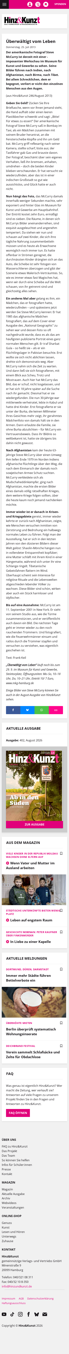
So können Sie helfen (16, 1160)
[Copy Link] (56, 710)
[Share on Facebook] (13, 710)
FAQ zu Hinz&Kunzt (15, 1146)
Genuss (7, 1223)
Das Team (8, 1156)
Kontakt (7, 1174)
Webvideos (9, 1203)
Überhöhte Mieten (19, 1023)
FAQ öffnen (18, 1113)
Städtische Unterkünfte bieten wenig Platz (33, 912)
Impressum (8, 1298)
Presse (6, 1169)
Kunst (6, 1227)
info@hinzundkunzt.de (17, 1286)
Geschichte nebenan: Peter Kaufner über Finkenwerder (31, 933)
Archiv (6, 1198)
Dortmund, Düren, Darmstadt (27, 969)
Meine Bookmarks (46, 4)
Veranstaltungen (13, 1207)
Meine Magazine (38, 4)
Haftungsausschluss (14, 1303)
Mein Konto (30, 4)
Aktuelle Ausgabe (13, 1194)
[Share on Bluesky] (27, 710)
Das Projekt (9, 1151)
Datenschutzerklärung (40, 1298)
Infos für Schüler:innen (17, 1165)
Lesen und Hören (13, 1232)
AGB (21, 1298)
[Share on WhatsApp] (41, 710)
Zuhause (7, 1241)
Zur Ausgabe (34, 824)
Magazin (7, 1189)
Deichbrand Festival (20, 1046)
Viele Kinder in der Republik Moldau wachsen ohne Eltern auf (32, 855)
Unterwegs (9, 1236)
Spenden (60, 4)
